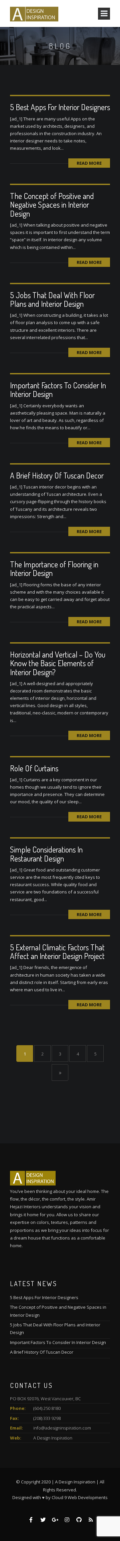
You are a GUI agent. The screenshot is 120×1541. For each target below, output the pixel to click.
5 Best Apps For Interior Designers (60, 107)
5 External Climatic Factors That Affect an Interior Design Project (57, 951)
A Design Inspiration (52, 1438)
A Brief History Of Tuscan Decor (57, 475)
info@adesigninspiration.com (62, 1428)
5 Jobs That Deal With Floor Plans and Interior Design (52, 299)
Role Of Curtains (34, 768)
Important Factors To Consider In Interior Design (58, 389)
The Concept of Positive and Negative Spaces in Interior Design (52, 205)
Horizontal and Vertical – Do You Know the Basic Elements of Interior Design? (57, 663)
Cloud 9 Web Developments (80, 1497)
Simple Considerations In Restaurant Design (46, 853)
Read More (89, 163)
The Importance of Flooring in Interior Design (54, 568)
